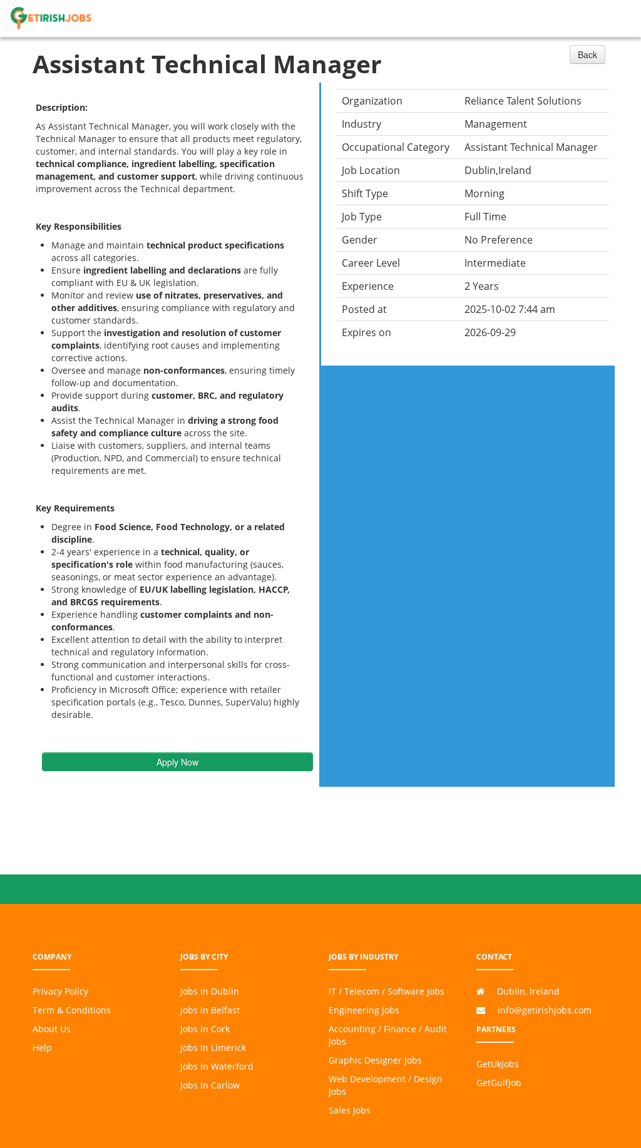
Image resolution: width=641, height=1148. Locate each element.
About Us (52, 1029)
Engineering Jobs (364, 1010)
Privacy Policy (60, 991)
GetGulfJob (498, 1083)
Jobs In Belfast (210, 1010)
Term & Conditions (72, 1010)
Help (42, 1047)
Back (587, 54)
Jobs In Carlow (210, 1085)
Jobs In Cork (205, 1029)
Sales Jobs (350, 1110)
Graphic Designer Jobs (375, 1060)
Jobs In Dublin (209, 991)
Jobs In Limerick (213, 1047)
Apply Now (177, 762)
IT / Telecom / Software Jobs (386, 991)
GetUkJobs (497, 1064)
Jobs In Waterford (217, 1066)
